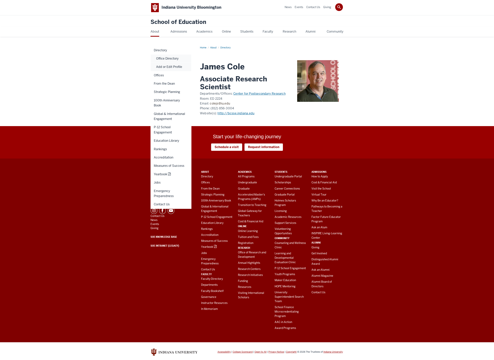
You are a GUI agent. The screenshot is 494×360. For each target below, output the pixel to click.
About (205, 172)
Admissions (319, 172)
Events (155, 224)
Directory (207, 176)
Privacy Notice (276, 351)
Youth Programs (285, 274)
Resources (244, 287)
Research (244, 248)
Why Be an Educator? (324, 200)
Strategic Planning (212, 194)
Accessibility (224, 351)
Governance (208, 297)
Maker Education (285, 280)
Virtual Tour (319, 194)
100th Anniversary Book (216, 200)
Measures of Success (214, 241)
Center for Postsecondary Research (259, 94)
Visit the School (321, 188)
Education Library (212, 223)
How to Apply (319, 176)
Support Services (285, 223)
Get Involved (319, 253)
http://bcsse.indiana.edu (235, 113)
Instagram (154, 210)
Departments (209, 285)
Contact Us (208, 269)
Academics (245, 172)
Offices (205, 182)
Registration (245, 243)
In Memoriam (209, 309)
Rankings (207, 229)
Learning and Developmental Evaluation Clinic (285, 258)
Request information (263, 147)
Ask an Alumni (320, 269)
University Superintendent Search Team (289, 297)
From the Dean (210, 188)
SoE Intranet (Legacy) (165, 245)
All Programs (246, 176)
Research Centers (249, 269)
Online (242, 226)
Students (281, 172)
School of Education (178, 22)
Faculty (206, 274)
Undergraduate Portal (288, 176)
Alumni (316, 242)
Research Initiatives (250, 275)
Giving (315, 247)
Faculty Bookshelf (212, 291)
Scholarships (283, 182)
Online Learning (248, 231)
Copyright (291, 351)
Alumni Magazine (322, 275)
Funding (243, 281)
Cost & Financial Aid (250, 221)
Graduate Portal (285, 194)
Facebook (162, 210)
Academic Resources (288, 217)
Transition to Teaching (252, 205)
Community (282, 238)
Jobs (204, 253)
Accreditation (209, 235)
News (154, 220)
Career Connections (287, 188)
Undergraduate (247, 182)
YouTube (170, 210)
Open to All (260, 351)
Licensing (281, 211)
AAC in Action (283, 322)
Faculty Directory (212, 279)
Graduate (244, 188)
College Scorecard (243, 351)
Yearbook (207, 247)
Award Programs (285, 328)
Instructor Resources (214, 303)
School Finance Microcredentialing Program (287, 311)
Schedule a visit (227, 147)
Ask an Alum (319, 227)
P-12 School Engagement (216, 217)
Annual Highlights (249, 263)
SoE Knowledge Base (164, 237)
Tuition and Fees (248, 237)
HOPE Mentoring (285, 286)
